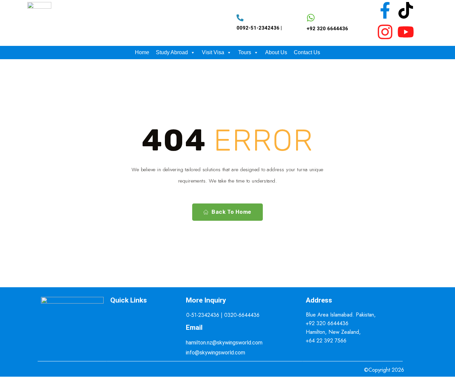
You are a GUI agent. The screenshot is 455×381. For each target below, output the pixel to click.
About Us (276, 52)
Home (142, 52)
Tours (244, 52)
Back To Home (231, 212)
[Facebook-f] (385, 10)
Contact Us (307, 52)
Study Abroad (172, 52)
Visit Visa (213, 52)
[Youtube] (405, 32)
